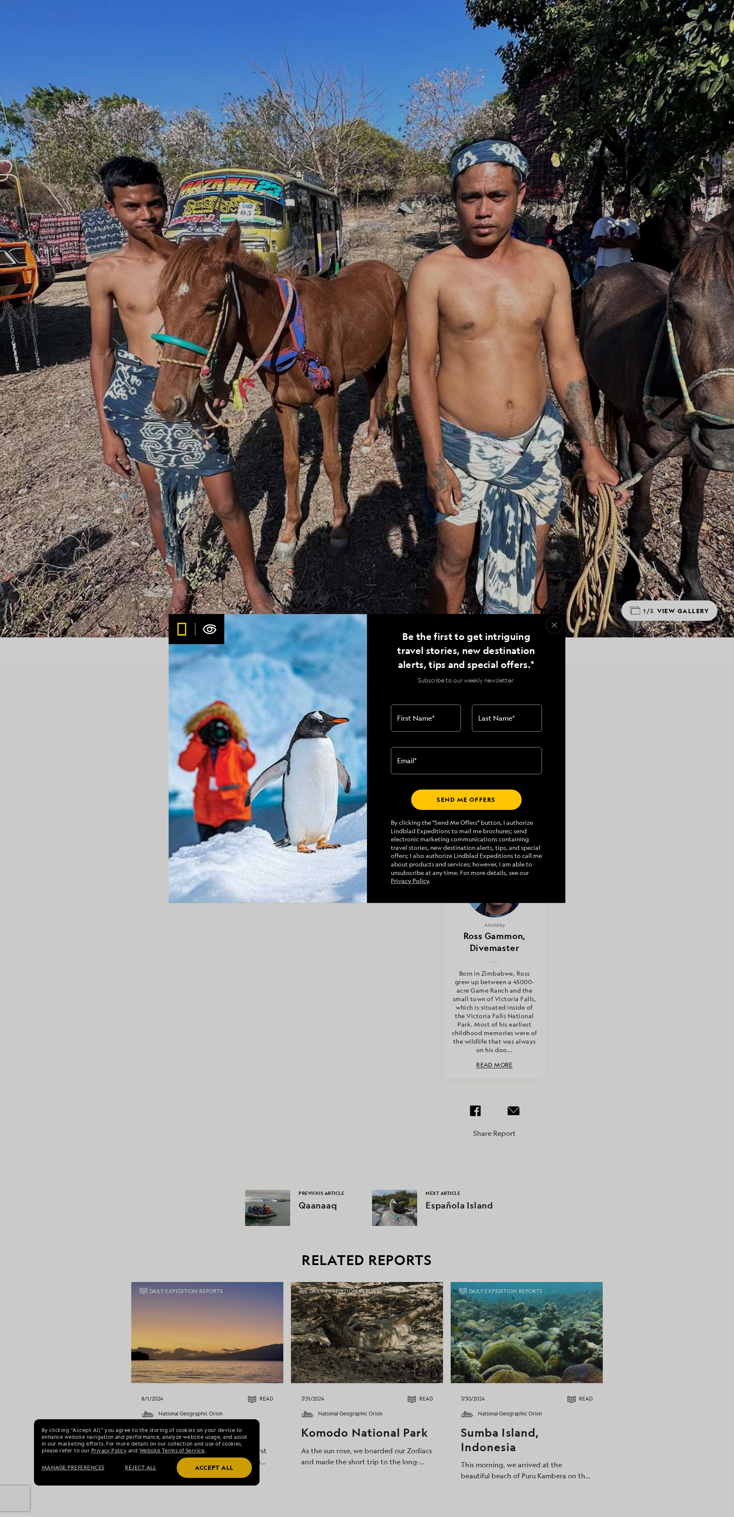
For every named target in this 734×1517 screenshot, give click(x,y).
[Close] (554, 625)
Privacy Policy (410, 881)
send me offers (466, 799)
